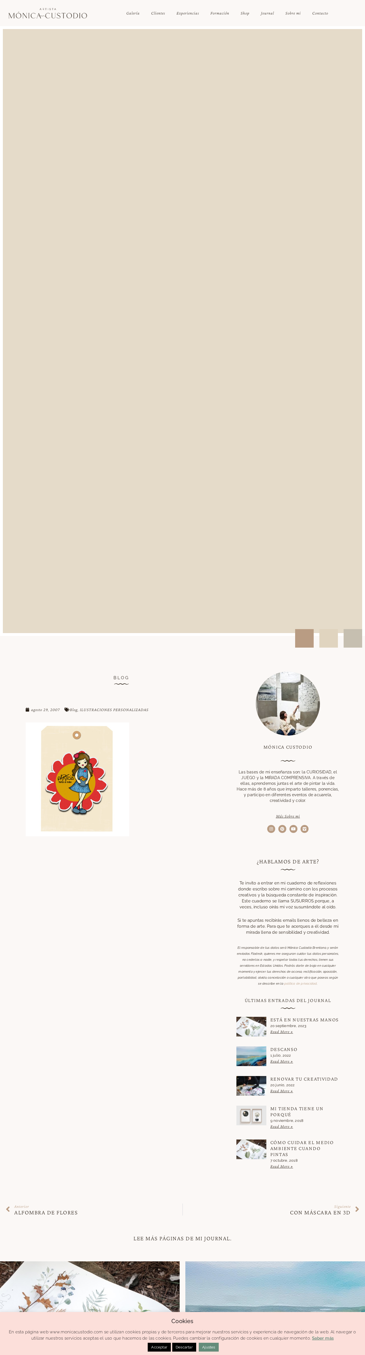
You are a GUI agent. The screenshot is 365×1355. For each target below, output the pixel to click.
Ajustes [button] (208, 1347)
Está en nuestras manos (304, 1020)
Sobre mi (293, 13)
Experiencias (188, 13)
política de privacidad (300, 984)
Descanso (284, 1049)
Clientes (158, 13)
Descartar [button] (184, 1347)
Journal (267, 13)
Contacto (320, 13)
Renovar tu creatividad (304, 1079)
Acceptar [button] (159, 1347)
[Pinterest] (282, 829)
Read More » (281, 1031)
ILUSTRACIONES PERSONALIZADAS (114, 709)
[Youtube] (293, 829)
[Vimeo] (305, 829)
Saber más (323, 1338)
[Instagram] (271, 829)
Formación (219, 13)
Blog (74, 709)
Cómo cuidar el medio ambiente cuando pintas (302, 1148)
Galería (133, 13)
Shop (245, 13)
